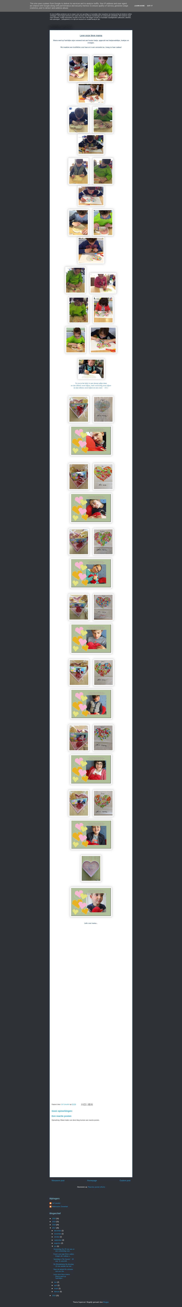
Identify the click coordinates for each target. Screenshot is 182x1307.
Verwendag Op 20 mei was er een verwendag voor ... (63, 1250)
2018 (54, 1225)
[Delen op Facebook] (89, 1104)
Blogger (106, 1302)
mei (55, 1282)
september (58, 1240)
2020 (54, 1218)
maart (56, 1288)
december (58, 1231)
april (56, 1285)
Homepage (92, 1180)
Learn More (139, 6)
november (58, 1234)
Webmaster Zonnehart (60, 1206)
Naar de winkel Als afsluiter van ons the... (63, 1270)
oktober (57, 1237)
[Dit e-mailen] (82, 1104)
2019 (54, 1222)
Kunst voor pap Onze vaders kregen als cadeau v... (63, 1255)
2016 (54, 1295)
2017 (54, 1228)
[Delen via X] (87, 1104)
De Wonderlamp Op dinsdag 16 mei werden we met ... (63, 1265)
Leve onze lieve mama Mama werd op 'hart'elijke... (61, 1276)
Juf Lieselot (56, 1203)
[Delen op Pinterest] (92, 1104)
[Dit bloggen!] (84, 1104)
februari (57, 1292)
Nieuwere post (58, 1180)
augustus (57, 1243)
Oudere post (125, 1180)
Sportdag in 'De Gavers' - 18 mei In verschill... (63, 1260)
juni (55, 1246)
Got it (150, 6)
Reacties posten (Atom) (96, 1187)
